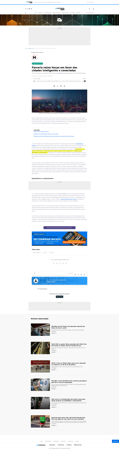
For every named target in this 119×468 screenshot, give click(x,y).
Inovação (45, 252)
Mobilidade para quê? (31, 48)
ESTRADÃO (78, 12)
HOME (36, 12)
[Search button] (89, 8)
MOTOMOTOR (72, 12)
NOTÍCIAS (40, 12)
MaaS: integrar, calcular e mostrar (41, 131)
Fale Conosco (70, 441)
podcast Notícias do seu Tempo (68, 199)
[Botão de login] (93, 9)
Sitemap (77, 441)
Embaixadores (56, 441)
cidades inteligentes (37, 252)
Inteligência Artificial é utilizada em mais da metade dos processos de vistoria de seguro (54, 136)
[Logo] (60, 8)
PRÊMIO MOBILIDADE (56, 12)
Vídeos (70, 445)
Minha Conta (63, 441)
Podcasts (61, 445)
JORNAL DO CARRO (65, 12)
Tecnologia (51, 252)
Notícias (53, 445)
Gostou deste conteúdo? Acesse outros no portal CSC (59, 227)
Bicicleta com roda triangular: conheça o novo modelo (46, 133)
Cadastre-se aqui (51, 281)
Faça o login (59, 296)
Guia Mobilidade (48, 441)
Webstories (78, 445)
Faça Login (115, 441)
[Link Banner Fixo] (59, 238)
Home (26, 48)
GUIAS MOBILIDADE (47, 12)
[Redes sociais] (25, 8)
